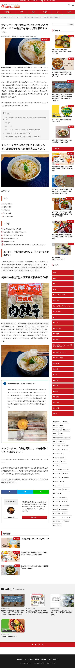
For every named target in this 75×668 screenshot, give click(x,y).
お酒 (62, 481)
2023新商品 (57, 422)
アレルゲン (57, 449)
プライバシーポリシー (25, 663)
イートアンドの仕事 (59, 295)
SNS (55, 289)
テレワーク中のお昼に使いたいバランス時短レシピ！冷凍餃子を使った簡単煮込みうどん (38, 17)
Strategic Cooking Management (28, 36)
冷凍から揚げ (70, 198)
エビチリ (56, 465)
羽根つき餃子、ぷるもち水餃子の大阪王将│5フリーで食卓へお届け (38, 0)
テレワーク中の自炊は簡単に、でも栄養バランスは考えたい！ (22, 136)
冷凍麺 (56, 369)
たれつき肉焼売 (64, 509)
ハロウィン (66, 521)
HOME (4, 17)
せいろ (56, 505)
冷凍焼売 (56, 334)
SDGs (55, 283)
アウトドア (61, 441)
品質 (55, 374)
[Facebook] (9, 492)
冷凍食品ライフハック (60, 352)
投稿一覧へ (34, 517)
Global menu (57, 429)
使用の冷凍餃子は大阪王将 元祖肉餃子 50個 (17, 133)
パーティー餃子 (67, 517)
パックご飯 (57, 521)
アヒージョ (57, 445)
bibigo (55, 425)
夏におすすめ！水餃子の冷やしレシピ (58, 258)
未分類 (71, 106)
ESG (55, 278)
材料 (8, 123)
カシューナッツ (58, 485)
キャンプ (67, 489)
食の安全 (56, 408)
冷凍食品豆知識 (58, 358)
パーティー (57, 517)
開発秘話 (21, 12)
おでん (66, 473)
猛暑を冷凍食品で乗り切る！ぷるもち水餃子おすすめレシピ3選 (62, 141)
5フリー (66, 422)
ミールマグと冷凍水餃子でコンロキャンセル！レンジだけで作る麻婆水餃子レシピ (62, 74)
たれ (55, 509)
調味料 (56, 391)
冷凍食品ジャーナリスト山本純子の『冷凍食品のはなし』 (62, 346)
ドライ (56, 317)
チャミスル (57, 513)
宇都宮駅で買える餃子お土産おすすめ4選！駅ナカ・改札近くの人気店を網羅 (34, 553)
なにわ (65, 513)
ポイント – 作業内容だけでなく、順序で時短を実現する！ (23, 129)
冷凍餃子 (11, 17)
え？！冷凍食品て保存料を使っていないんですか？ (62, 120)
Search (71, 24)
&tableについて (7, 12)
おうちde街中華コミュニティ (62, 306)
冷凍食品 (45, 12)
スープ (65, 501)
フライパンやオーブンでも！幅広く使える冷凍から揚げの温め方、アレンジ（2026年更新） (62, 214)
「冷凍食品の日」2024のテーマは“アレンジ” (35, 539)
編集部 (33, 12)
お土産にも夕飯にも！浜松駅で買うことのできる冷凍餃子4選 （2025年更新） (62, 236)
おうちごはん (57, 473)
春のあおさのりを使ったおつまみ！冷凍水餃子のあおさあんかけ (34, 567)
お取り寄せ (57, 477)
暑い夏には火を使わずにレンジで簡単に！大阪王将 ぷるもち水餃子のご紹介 (37, 612)
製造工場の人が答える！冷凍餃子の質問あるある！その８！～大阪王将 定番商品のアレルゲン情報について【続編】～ (62, 97)
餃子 (55, 413)
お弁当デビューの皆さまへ (9, 636)
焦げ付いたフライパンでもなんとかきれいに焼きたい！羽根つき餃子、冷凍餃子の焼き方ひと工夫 (62, 191)
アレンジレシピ (58, 453)
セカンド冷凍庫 (65, 505)
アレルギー (66, 445)
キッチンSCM (57, 489)
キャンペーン (57, 311)
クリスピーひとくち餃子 (60, 497)
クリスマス (57, 501)
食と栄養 (56, 402)
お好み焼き (66, 477)
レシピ (57, 12)
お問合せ (69, 12)
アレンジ (66, 449)
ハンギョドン (57, 525)
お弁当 (56, 481)
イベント (56, 300)
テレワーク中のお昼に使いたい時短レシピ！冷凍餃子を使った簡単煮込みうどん (24, 119)
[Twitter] (25, 492)
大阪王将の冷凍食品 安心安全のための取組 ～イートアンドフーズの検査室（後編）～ (61, 612)
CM (55, 272)
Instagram (66, 429)
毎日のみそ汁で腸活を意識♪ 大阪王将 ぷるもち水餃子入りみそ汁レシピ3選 (62, 51)
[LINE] (41, 492)
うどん (64, 461)
